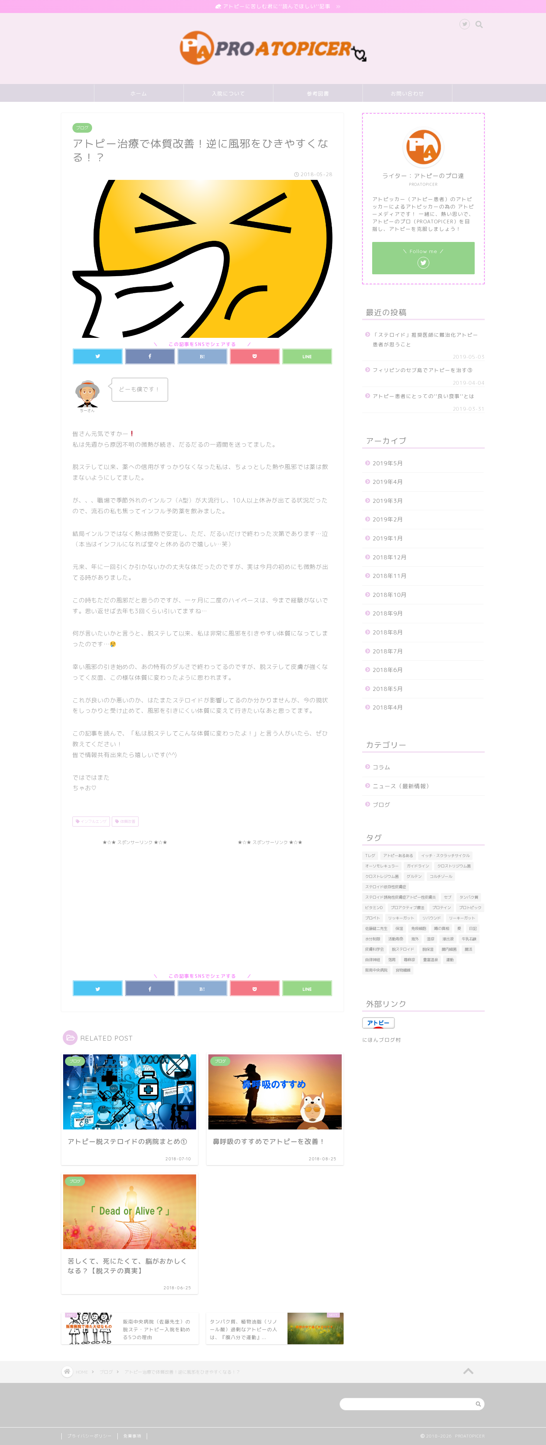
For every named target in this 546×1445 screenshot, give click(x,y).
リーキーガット (462, 918)
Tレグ (370, 855)
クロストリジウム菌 (454, 866)
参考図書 (318, 93)
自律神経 (372, 959)
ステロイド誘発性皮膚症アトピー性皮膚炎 (400, 897)
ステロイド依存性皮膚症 (385, 886)
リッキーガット (401, 918)
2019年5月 (388, 463)
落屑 (392, 959)
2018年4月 (388, 707)
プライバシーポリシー (89, 1436)
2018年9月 (388, 613)
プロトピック (470, 907)
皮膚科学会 (374, 949)
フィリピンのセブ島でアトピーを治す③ (423, 370)
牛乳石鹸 (469, 938)
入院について (228, 93)
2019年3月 (388, 501)
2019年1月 (388, 538)
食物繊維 (403, 970)
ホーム (138, 93)
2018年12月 (390, 557)
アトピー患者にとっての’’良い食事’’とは (424, 396)
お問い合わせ (407, 93)
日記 (473, 928)
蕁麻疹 (409, 959)
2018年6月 (388, 670)
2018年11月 (390, 576)
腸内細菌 (449, 949)
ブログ (82, 128)
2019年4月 (388, 482)
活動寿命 (395, 938)
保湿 (399, 928)
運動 (450, 959)
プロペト (372, 918)
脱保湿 (427, 949)
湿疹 (430, 938)
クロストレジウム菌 (382, 876)
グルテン (414, 876)
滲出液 (448, 938)
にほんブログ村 (381, 1039)
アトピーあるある (398, 855)
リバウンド (431, 918)
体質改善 (127, 821)
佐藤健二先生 (376, 928)
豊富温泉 (430, 959)
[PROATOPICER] (273, 67)
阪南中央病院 (376, 970)
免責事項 (132, 1436)
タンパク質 (468, 897)
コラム (381, 767)
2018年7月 (388, 651)
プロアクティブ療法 (407, 907)
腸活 (468, 949)
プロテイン (441, 907)
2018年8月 (388, 632)
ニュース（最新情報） (402, 786)
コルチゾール (441, 876)
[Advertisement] (134, 901)
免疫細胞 (418, 928)
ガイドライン (418, 866)
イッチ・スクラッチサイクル (445, 855)
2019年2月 (388, 519)
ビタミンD (374, 907)
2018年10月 (390, 595)
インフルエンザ (93, 821)
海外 (415, 938)
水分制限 (372, 938)
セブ (447, 897)
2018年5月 (388, 689)
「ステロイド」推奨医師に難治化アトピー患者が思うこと (425, 339)
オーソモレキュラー (382, 866)
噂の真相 (441, 928)
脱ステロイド (403, 949)
